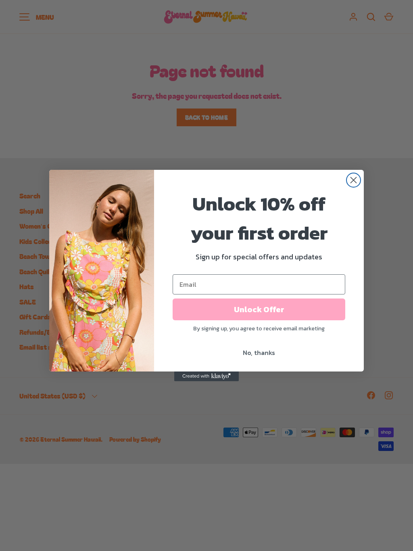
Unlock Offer (259, 309)
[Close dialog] (353, 180)
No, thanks (259, 352)
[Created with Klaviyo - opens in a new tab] (206, 376)
